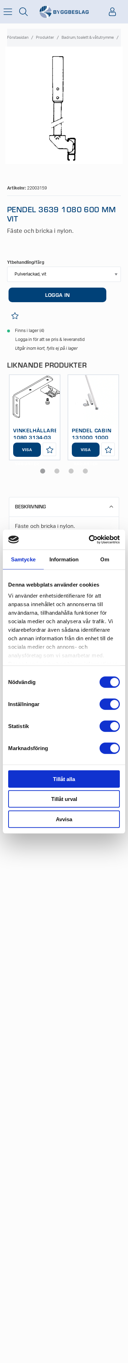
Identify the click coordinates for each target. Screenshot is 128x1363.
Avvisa (64, 819)
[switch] (110, 704)
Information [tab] (64, 559)
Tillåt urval (64, 799)
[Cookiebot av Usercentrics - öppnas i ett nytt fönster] (90, 539)
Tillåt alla (64, 779)
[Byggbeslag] (64, 11)
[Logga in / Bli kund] (112, 11)
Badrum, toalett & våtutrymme (88, 37)
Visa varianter (27, 452)
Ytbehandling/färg (25, 262)
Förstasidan (17, 37)
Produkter (45, 37)
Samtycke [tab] (23, 559)
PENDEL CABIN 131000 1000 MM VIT (92, 437)
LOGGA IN (57, 294)
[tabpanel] (34, 417)
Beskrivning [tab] (30, 506)
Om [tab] (104, 559)
